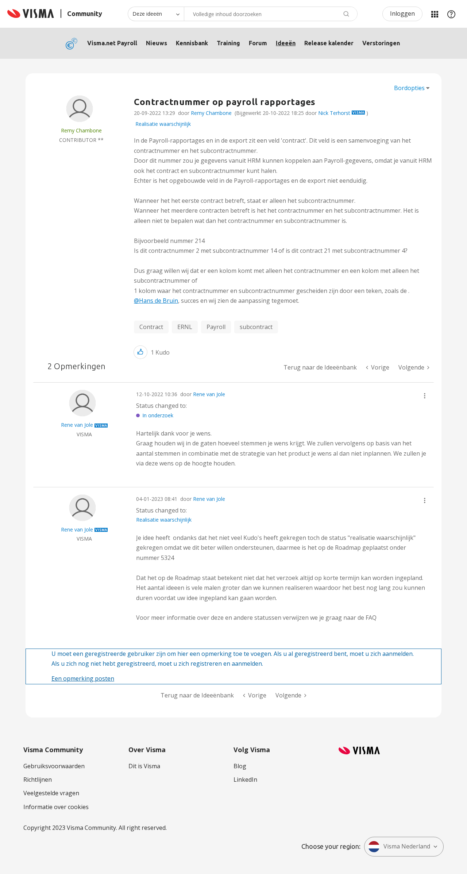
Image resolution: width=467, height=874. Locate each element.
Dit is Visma (144, 766)
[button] (140, 352)
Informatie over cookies (56, 807)
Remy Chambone (211, 112)
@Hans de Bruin (156, 301)
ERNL (184, 327)
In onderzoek (157, 415)
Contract (151, 327)
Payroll (216, 327)
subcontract (256, 327)
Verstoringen (381, 43)
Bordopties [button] (409, 88)
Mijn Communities (434, 13)
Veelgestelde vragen (51, 793)
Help (451, 13)
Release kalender (329, 43)
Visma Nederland (406, 846)
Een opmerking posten (82, 678)
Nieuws (156, 43)
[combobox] (271, 14)
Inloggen (402, 13)
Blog (240, 766)
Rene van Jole (209, 394)
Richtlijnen (37, 780)
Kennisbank (192, 43)
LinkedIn (245, 780)
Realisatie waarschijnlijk (163, 123)
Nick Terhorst (334, 112)
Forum (258, 43)
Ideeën (286, 43)
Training (228, 43)
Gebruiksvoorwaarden (54, 766)
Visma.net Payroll (112, 43)
